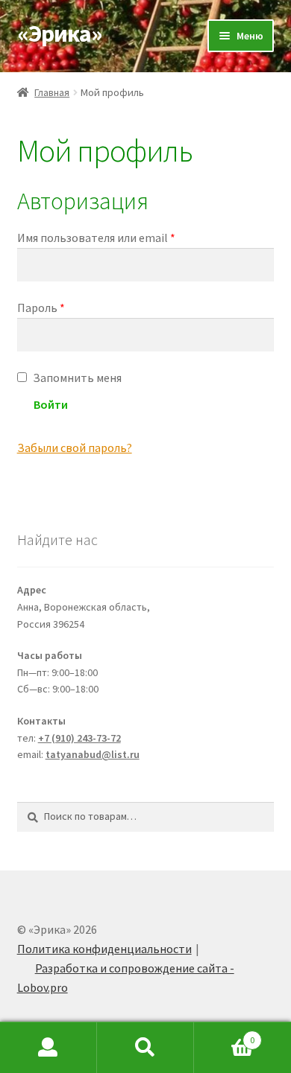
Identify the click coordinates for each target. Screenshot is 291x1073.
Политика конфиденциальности (104, 948)
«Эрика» (59, 33)
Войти (51, 404)
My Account (48, 1047)
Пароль (41, 307)
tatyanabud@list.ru (93, 754)
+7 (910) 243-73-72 (79, 738)
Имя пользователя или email (96, 237)
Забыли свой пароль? (74, 447)
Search (145, 1047)
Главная (51, 92)
